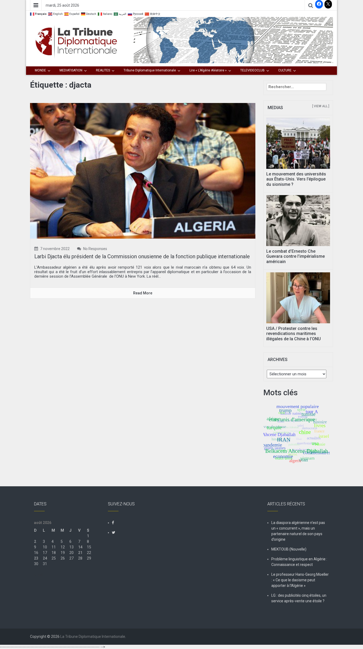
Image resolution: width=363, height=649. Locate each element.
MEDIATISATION (71, 70)
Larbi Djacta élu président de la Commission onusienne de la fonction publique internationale (142, 256)
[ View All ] (320, 106)
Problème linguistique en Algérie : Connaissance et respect (299, 562)
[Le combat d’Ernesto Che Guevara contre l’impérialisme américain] (298, 220)
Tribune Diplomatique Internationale (150, 70)
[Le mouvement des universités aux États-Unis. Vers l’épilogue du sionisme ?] (298, 143)
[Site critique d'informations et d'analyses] (233, 40)
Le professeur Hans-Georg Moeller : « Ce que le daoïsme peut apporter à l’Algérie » (300, 580)
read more (142, 293)
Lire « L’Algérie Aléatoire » (208, 70)
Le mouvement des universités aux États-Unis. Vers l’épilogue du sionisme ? (296, 179)
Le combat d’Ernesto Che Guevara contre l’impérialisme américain (295, 256)
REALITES (103, 70)
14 (80, 547)
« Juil (38, 575)
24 (45, 558)
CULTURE (285, 70)
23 (36, 558)
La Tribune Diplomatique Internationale (92, 636)
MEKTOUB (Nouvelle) (288, 549)
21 (80, 553)
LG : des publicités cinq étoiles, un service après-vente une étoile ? (298, 598)
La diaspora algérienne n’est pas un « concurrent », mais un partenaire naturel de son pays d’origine (298, 531)
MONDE (40, 70)
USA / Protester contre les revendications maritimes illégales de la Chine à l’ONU (293, 333)
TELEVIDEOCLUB (252, 70)
